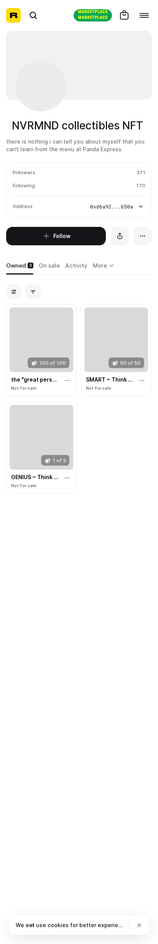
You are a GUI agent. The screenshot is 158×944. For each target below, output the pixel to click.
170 (140, 185)
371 (141, 172)
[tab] (19, 266)
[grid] (79, 399)
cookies (58, 925)
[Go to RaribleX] (93, 15)
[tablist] (104, 266)
